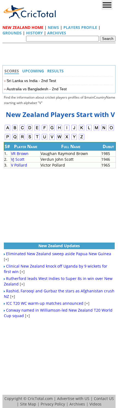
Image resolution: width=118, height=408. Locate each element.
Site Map (28, 404)
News (53, 27)
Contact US (104, 398)
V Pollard (19, 165)
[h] (59, 130)
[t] (37, 139)
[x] (67, 139)
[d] (29, 130)
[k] (81, 130)
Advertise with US (73, 398)
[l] (89, 130)
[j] (74, 130)
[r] (22, 139)
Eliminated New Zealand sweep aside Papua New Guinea (58, 253)
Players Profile (80, 27)
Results (55, 71)
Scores (11, 71)
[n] (104, 130)
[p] (7, 139)
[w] (59, 139)
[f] (44, 130)
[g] (52, 130)
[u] (44, 139)
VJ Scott (17, 159)
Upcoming (33, 71)
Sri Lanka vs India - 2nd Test (31, 80)
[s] (29, 139)
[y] (74, 139)
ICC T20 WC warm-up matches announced (44, 303)
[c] (22, 130)
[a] (7, 130)
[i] (67, 130)
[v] (52, 139)
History (34, 33)
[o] (111, 130)
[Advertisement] (60, 55)
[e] (37, 130)
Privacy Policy (53, 404)
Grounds (12, 33)
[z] (81, 139)
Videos (95, 404)
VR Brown (20, 153)
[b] (15, 130)
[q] (15, 139)
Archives (56, 33)
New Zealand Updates (59, 245)
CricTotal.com (40, 398)
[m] (96, 130)
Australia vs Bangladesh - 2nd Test (37, 89)
